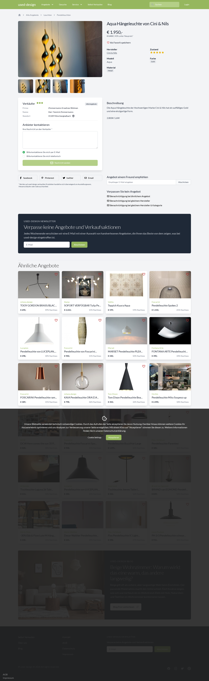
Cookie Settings (94, 437)
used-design (27, 4)
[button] (27, 178)
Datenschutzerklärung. (115, 430)
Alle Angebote (32, 15)
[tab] (25, 86)
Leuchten (48, 15)
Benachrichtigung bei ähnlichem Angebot (130, 196)
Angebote (45, 4)
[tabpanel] (60, 49)
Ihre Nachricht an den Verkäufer (37, 129)
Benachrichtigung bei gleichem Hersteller (130, 200)
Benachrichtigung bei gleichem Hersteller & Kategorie (136, 205)
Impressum (8, 677)
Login (186, 4)
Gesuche (63, 4)
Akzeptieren (113, 437)
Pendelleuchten (64, 15)
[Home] (19, 15)
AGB (5, 674)
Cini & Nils (112, 52)
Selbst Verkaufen (95, 4)
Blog (110, 4)
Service (75, 4)
